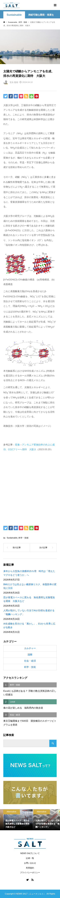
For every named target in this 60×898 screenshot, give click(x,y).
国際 (30, 654)
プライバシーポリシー (30, 872)
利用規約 (30, 868)
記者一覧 (30, 858)
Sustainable (14, 14)
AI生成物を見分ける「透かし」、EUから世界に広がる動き (29, 625)
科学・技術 (23, 538)
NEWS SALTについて (30, 853)
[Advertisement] (30, 487)
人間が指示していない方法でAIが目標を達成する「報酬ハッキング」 (28, 612)
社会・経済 (30, 660)
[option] (15, 819)
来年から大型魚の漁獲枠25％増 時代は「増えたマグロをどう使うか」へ (29, 573)
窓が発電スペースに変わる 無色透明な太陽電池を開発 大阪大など (29, 599)
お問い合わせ (30, 863)
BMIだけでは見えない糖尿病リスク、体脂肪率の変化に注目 (29, 586)
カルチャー (30, 648)
